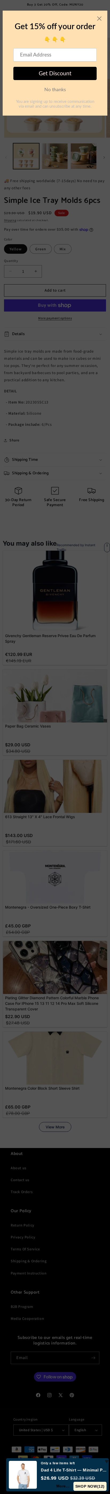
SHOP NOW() (90, 1486)
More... (63, 1486)
